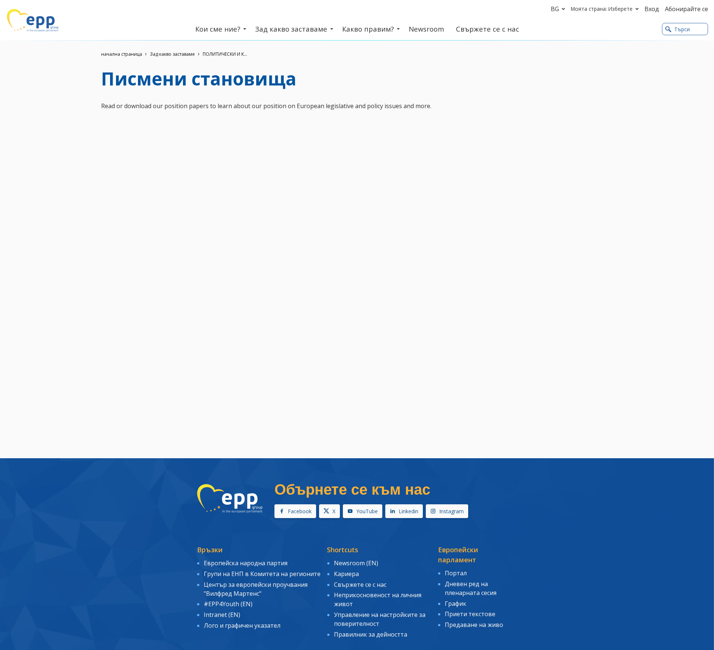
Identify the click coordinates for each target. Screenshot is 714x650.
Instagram (451, 511)
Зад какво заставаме (172, 54)
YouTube (367, 511)
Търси (682, 29)
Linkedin (408, 511)
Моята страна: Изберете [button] (602, 8)
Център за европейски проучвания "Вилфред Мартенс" (256, 589)
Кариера (346, 574)
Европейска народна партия (245, 563)
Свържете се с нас (360, 585)
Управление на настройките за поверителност (379, 619)
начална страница (121, 54)
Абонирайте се (686, 9)
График (455, 603)
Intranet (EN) (222, 615)
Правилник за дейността (370, 634)
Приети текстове (470, 614)
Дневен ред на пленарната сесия (470, 588)
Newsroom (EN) (356, 563)
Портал (456, 573)
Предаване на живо (474, 625)
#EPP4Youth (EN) (228, 604)
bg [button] (555, 9)
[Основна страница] (33, 20)
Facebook (300, 511)
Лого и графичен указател (242, 625)
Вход (651, 9)
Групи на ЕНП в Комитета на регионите (262, 574)
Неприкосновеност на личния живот (377, 599)
